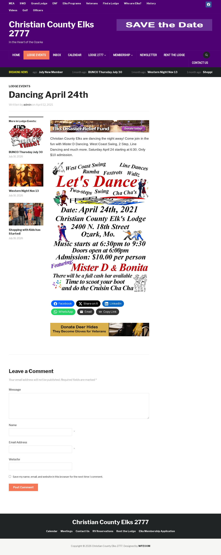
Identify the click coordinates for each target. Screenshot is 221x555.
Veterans (92, 3)
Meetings (67, 531)
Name (13, 425)
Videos (13, 10)
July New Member (43, 72)
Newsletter (148, 55)
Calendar (74, 55)
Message (15, 389)
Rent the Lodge (174, 55)
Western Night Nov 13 (155, 72)
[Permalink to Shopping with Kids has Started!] (26, 215)
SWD (23, 3)
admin (27, 104)
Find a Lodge (111, 3)
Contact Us (200, 62)
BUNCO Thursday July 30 (97, 72)
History (151, 3)
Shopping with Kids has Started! (24, 231)
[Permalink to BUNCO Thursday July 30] (26, 137)
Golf (25, 10)
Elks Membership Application (157, 531)
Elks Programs (72, 3)
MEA (12, 3)
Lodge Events (36, 55)
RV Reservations (103, 531)
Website (14, 459)
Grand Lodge (39, 3)
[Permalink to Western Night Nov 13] (26, 176)
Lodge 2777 (95, 55)
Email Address (18, 442)
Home (16, 55)
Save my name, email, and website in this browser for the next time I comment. (58, 476)
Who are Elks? (132, 3)
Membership (121, 55)
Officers (38, 10)
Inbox (57, 55)
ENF (54, 3)
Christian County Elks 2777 (51, 29)
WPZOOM (144, 545)
